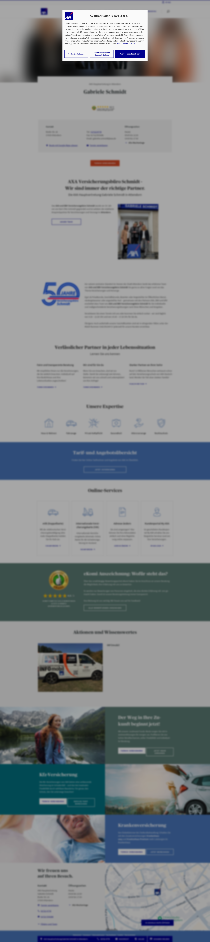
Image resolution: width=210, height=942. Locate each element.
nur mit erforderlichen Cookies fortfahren (101, 53)
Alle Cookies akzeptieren (130, 54)
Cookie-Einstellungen (76, 54)
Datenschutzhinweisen (126, 43)
